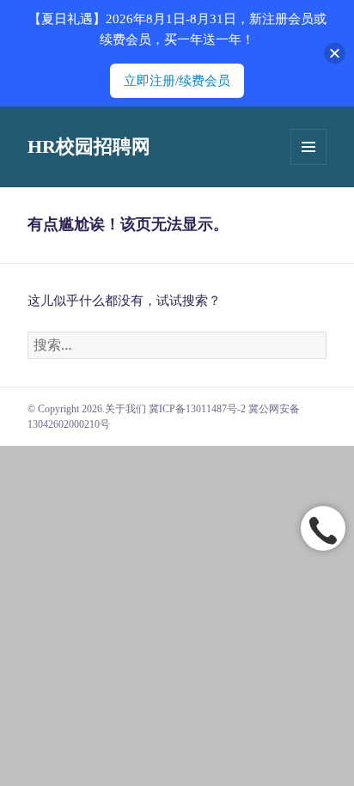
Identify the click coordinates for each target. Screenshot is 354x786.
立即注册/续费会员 (177, 81)
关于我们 (125, 409)
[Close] (334, 53)
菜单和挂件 (308, 147)
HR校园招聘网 (88, 146)
